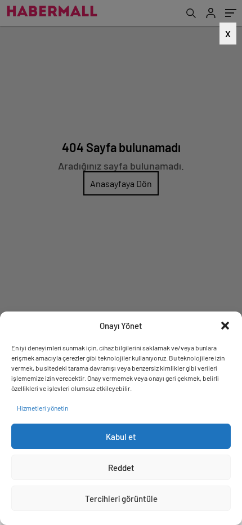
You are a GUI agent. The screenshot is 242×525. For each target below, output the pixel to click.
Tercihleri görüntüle (121, 498)
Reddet (121, 467)
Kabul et (121, 436)
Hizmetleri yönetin (42, 408)
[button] (225, 325)
